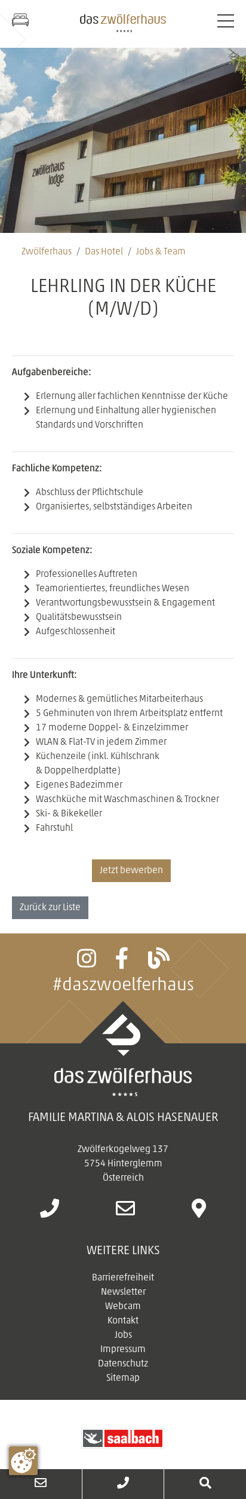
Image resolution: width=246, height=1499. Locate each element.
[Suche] (205, 1484)
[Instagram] (86, 964)
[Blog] (159, 964)
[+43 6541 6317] (49, 1213)
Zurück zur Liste (50, 908)
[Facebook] (122, 964)
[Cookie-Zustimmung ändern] (23, 1460)
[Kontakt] (41, 1484)
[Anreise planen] (199, 1213)
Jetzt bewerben (131, 871)
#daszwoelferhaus (123, 985)
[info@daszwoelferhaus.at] (125, 1213)
